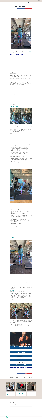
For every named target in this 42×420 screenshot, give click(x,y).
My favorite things (37, 2)
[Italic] (11, 406)
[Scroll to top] (39, 417)
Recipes (33, 2)
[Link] (17, 406)
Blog (4, 0)
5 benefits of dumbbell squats (28, 377)
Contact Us (9, 0)
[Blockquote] (15, 406)
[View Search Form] (40, 2)
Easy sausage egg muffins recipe (14, 377)
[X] (39, 0)
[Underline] (12, 406)
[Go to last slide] (7, 389)
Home (2, 0)
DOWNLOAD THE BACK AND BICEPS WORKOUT (21, 367)
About (6, 0)
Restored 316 (39, 418)
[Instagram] (40, 0)
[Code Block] (16, 406)
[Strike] (13, 406)
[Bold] (10, 406)
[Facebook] (38, 0)
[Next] (35, 389)
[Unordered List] (14, 406)
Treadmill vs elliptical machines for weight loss (10, 393)
